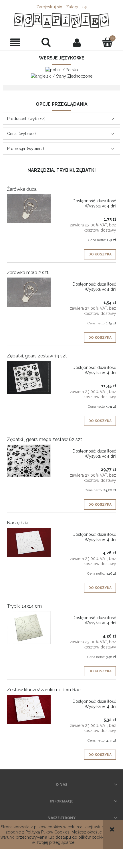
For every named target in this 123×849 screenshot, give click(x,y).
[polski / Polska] (61, 69)
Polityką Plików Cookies (47, 832)
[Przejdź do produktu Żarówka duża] (29, 209)
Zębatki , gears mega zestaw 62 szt (44, 439)
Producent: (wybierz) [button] (26, 118)
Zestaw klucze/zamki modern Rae (43, 689)
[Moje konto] (76, 42)
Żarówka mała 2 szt (28, 272)
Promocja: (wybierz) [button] (25, 148)
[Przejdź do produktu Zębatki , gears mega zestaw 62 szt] (29, 461)
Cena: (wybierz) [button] (21, 133)
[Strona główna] (61, 20)
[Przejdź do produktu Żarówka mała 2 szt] (29, 292)
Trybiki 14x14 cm (24, 606)
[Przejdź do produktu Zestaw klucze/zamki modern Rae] (29, 709)
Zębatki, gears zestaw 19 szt (37, 356)
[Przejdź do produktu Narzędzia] (29, 542)
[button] (15, 42)
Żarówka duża (22, 189)
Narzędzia (17, 522)
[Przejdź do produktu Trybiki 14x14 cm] (29, 627)
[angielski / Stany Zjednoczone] (61, 75)
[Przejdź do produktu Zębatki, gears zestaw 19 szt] (29, 377)
